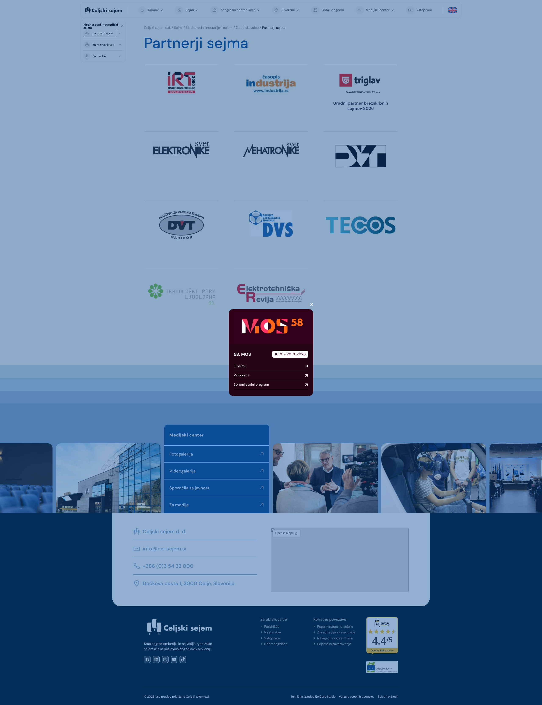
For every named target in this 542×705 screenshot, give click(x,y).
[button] (311, 304)
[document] (271, 352)
